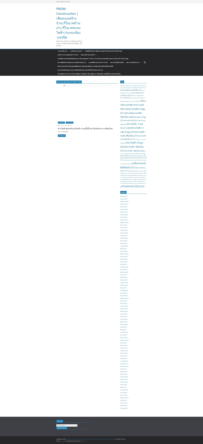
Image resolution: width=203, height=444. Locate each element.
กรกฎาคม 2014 (124, 408)
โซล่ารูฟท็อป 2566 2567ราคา (89, 74)
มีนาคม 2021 (123, 248)
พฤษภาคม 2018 (124, 311)
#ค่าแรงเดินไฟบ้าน (126, 98)
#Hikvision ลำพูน (124, 85)
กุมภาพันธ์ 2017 (124, 332)
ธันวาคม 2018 (123, 295)
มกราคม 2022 (123, 240)
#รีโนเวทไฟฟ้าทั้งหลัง (139, 155)
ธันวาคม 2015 (123, 363)
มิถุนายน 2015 (123, 379)
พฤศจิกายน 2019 (124, 272)
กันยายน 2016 (123, 345)
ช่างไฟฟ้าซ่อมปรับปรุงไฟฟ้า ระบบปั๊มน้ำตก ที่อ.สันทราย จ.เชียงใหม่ (85, 128)
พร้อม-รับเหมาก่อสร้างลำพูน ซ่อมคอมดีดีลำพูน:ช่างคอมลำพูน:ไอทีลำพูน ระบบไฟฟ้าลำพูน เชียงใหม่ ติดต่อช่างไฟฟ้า (85, 66)
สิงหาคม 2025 (123, 196)
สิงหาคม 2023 (123, 206)
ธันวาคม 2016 (123, 337)
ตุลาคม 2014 (123, 400)
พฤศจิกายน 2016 (124, 340)
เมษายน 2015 (123, 384)
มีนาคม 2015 (123, 387)
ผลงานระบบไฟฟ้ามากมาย (132, 62)
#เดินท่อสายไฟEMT (127, 163)
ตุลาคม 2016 (123, 343)
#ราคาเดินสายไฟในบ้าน (136, 153)
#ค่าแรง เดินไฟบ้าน (139, 95)
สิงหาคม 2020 (123, 259)
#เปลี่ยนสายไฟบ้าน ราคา (136, 171)
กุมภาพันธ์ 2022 (124, 238)
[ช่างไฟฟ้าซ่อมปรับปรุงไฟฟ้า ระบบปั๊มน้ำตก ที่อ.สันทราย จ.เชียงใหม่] (87, 102)
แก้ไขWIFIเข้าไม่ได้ (132, 186)
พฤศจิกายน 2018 (124, 298)
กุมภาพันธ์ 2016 (124, 361)
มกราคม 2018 (123, 314)
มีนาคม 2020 (123, 264)
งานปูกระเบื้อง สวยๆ (62, 51)
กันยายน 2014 (123, 403)
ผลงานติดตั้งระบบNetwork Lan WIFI (98, 62)
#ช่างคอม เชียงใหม (132, 120)
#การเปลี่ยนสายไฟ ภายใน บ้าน (138, 87)
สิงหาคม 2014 (123, 405)
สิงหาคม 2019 (123, 280)
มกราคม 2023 (123, 217)
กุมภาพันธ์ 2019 (124, 290)
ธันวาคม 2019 (123, 269)
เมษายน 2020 (123, 261)
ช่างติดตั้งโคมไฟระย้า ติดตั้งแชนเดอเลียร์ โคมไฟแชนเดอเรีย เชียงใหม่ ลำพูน (103, 51)
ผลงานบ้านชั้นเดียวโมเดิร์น (117, 62)
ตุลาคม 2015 (123, 369)
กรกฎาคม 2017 (124, 319)
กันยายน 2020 (123, 256)
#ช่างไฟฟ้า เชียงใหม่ (134, 151)
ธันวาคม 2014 (123, 395)
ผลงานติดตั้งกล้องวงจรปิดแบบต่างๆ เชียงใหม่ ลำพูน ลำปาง (72, 62)
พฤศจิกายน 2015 (124, 366)
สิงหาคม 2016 (123, 348)
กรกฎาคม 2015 (124, 377)
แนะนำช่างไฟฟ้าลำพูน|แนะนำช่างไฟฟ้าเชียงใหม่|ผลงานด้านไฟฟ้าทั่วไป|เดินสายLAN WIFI (80, 70)
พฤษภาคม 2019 (124, 285)
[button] (96, 55)
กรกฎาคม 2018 (124, 306)
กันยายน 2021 (123, 243)
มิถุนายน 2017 (123, 322)
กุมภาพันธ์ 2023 (124, 214)
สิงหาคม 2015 (123, 374)
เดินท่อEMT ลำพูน (141, 183)
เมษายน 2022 (123, 235)
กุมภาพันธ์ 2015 (124, 390)
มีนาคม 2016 (123, 358)
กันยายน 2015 (123, 371)
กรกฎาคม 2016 (124, 350)
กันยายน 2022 (123, 225)
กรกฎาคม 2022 (124, 230)
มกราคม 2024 (123, 199)
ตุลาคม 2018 (123, 301)
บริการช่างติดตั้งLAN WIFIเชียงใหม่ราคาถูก (128, 183)
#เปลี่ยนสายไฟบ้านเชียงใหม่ (136, 173)
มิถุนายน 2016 (123, 353)
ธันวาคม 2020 (123, 251)
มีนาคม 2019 (123, 288)
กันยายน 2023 (123, 204)
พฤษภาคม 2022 (124, 233)
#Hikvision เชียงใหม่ (133, 85)
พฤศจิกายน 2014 (124, 397)
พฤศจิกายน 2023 (124, 201)
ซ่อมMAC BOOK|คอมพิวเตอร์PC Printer (68, 55)
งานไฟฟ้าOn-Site (69, 122)
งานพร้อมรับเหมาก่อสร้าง (76, 51)
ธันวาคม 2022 (123, 220)
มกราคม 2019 (123, 293)
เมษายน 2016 (123, 356)
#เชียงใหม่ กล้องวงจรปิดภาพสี (130, 160)
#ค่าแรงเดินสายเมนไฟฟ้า (130, 90)
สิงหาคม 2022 (123, 227)
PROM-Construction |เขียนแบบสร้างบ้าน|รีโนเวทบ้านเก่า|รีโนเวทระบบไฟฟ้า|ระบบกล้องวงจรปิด (68, 23)
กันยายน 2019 (123, 277)
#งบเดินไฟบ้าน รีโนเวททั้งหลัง (139, 98)
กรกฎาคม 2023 (124, 209)
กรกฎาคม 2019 (124, 282)
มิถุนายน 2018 (123, 309)
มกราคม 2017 (123, 335)
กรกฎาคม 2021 (124, 246)
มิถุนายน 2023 (123, 212)
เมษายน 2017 (123, 327)
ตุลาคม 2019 (123, 274)
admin (70, 125)
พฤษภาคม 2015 (124, 382)
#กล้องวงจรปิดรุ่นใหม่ (126, 87)
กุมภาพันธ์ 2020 (124, 267)
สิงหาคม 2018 (123, 303)
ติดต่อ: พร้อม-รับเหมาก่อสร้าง (88, 55)
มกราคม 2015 (123, 392)
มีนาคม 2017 (123, 329)
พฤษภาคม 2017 (124, 324)
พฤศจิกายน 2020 (124, 254)
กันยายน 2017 (123, 316)
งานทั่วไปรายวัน (61, 122)
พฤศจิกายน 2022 (124, 222)
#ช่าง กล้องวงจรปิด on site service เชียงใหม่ (130, 101)
